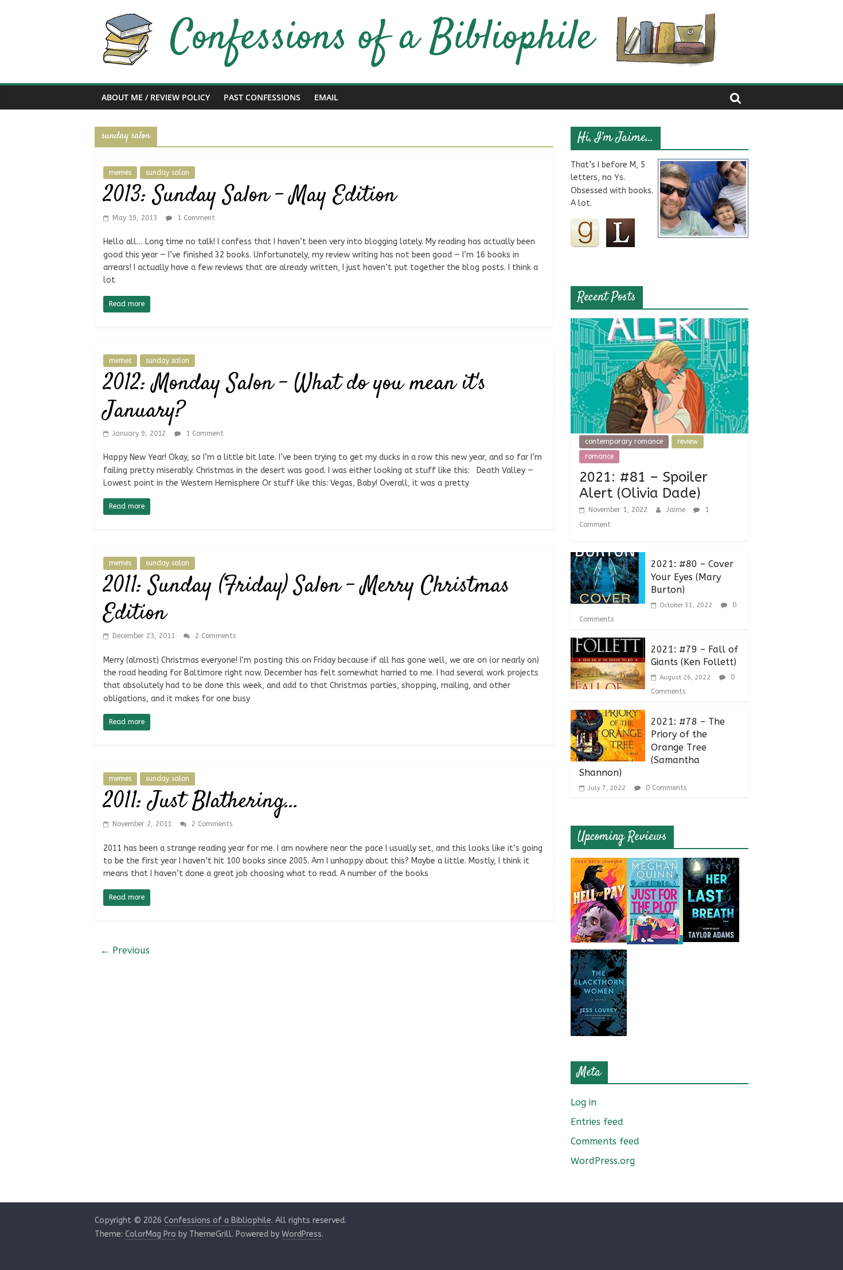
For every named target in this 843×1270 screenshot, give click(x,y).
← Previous (125, 950)
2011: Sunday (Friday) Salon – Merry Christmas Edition (306, 600)
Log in (583, 1102)
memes (120, 173)
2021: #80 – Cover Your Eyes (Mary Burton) (692, 576)
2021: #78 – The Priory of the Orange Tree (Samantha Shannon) (652, 747)
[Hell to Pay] (599, 864)
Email (326, 97)
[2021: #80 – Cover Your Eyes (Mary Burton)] (608, 559)
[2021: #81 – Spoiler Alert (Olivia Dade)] (659, 325)
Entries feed (597, 1121)
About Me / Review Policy (156, 97)
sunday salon (167, 173)
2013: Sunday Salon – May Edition (249, 195)
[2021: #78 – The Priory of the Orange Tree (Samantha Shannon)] (608, 717)
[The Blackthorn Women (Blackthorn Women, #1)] (599, 956)
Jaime (677, 510)
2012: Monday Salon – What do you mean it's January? (294, 398)
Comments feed (605, 1141)
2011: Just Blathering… (201, 802)
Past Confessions (262, 97)
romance (599, 456)
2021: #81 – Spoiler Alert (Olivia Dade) (643, 485)
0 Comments (664, 788)
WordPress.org (603, 1160)
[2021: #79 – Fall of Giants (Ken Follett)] (608, 644)
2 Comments (214, 636)
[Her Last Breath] (711, 864)
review (687, 441)
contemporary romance (624, 441)
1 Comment (195, 218)
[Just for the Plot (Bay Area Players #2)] (655, 864)
